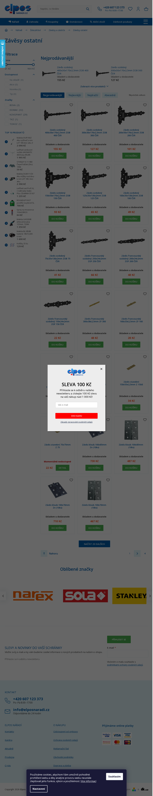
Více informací (88, 781)
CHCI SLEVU (76, 415)
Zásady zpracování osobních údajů (76, 422)
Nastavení (39, 788)
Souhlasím (114, 776)
